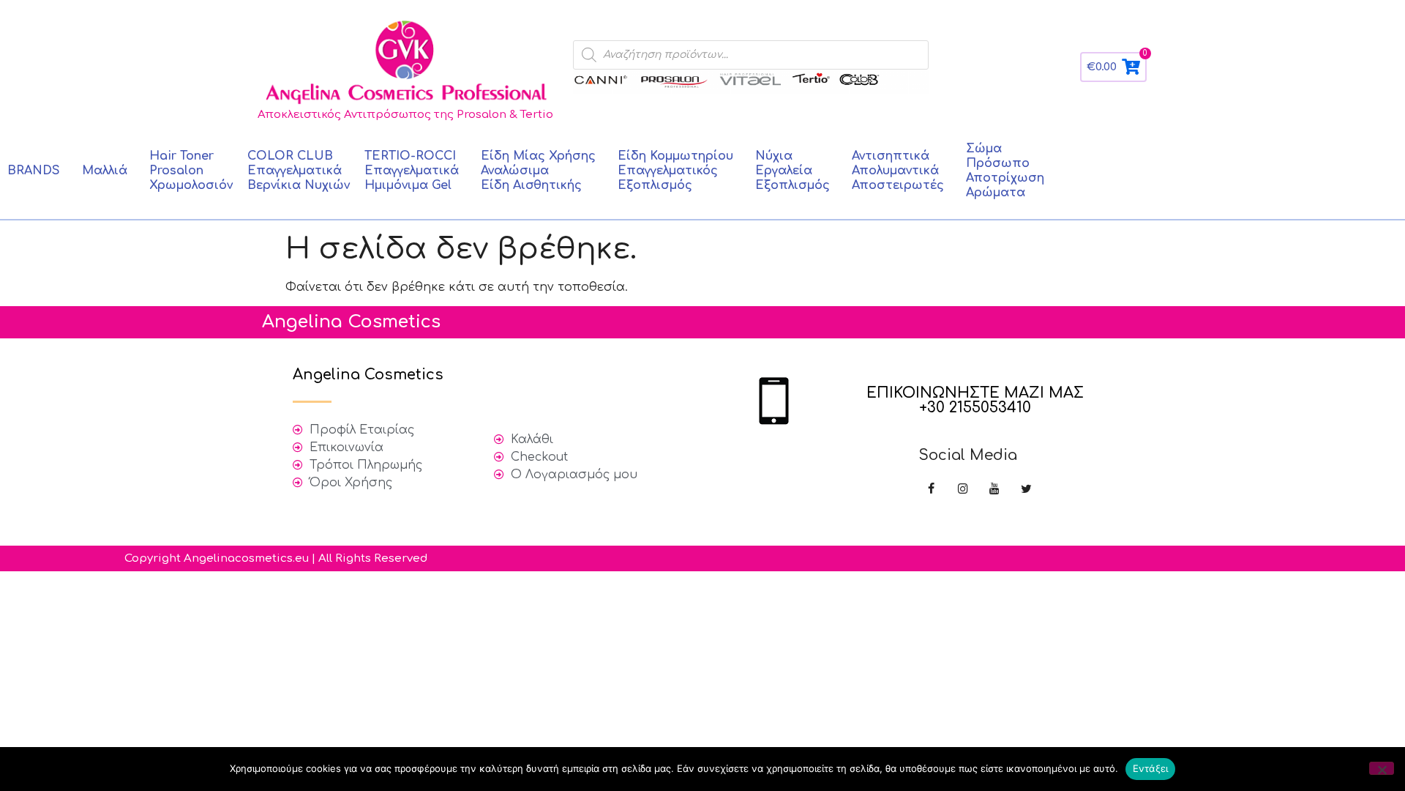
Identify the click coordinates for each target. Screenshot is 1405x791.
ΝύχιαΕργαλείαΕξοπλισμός (792, 170)
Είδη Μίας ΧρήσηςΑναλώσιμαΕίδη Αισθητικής (538, 170)
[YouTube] (994, 489)
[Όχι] (1381, 768)
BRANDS (33, 170)
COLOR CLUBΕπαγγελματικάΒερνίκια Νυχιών (298, 170)
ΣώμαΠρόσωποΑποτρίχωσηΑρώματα (1005, 170)
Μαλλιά (104, 170)
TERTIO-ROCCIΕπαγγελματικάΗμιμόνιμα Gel (411, 170)
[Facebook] (931, 489)
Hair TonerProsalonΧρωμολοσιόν (191, 170)
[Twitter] (1026, 489)
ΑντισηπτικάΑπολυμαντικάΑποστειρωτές (898, 170)
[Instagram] (962, 489)
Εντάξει (1151, 768)
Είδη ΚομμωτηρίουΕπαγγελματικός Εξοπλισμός (675, 170)
